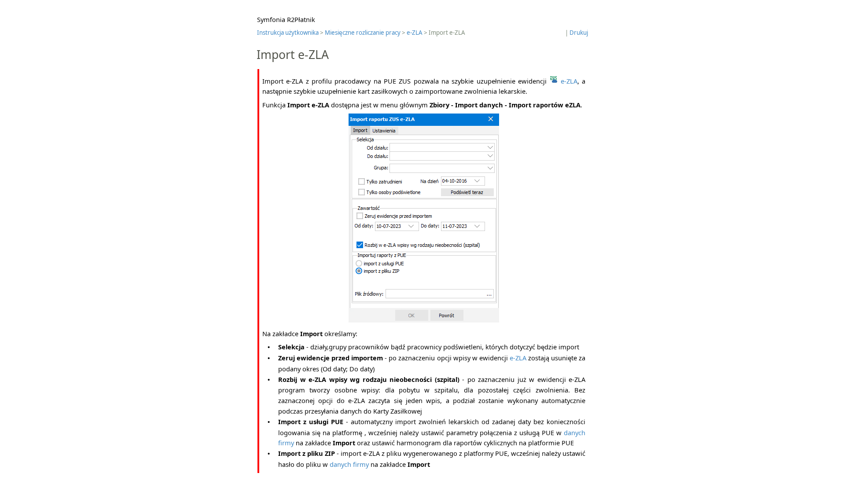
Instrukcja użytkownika (288, 33)
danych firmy (349, 464)
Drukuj (578, 33)
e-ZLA (414, 33)
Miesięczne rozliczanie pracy (362, 33)
